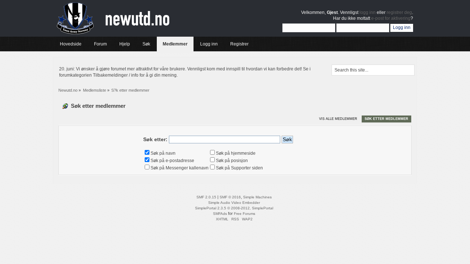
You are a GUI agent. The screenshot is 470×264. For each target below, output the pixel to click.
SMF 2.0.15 (206, 197)
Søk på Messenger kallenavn (180, 167)
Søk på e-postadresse (172, 160)
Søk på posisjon (232, 160)
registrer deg (399, 12)
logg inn (367, 12)
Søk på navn (163, 153)
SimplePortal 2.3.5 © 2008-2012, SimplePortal (234, 208)
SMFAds (220, 214)
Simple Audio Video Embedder (234, 203)
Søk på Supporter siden (239, 167)
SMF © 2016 (230, 197)
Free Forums (244, 214)
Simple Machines (257, 197)
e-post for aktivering (391, 18)
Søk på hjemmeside (236, 153)
